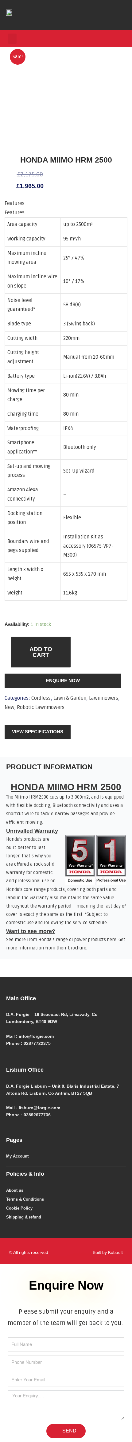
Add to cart (40, 652)
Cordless (41, 698)
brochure (77, 948)
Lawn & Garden (69, 698)
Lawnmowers (103, 698)
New (9, 707)
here (111, 939)
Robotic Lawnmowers (40, 707)
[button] (12, 39)
